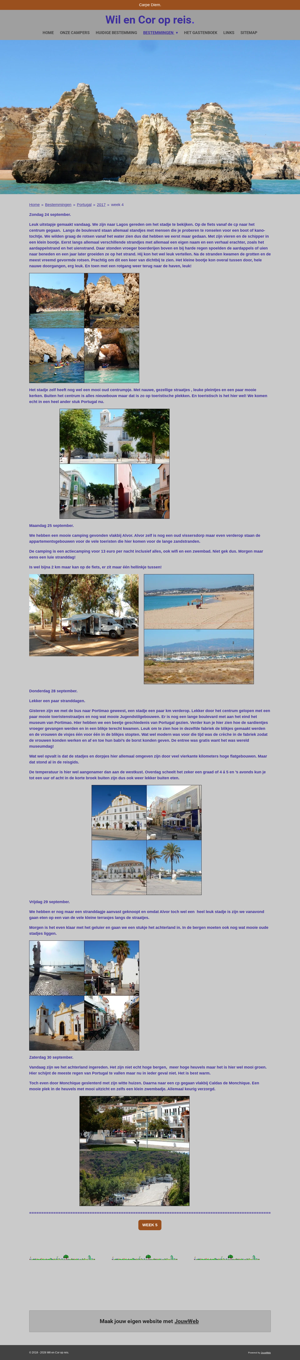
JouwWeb (187, 1321)
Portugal (84, 205)
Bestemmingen (58, 205)
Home (34, 205)
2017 (101, 205)
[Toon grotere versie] (84, 328)
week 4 (117, 205)
